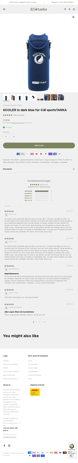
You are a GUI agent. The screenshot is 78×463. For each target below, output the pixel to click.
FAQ (30, 379)
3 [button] (39, 322)
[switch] (72, 456)
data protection (9, 375)
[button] (8, 115)
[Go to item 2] (13, 97)
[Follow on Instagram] (9, 445)
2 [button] (36, 322)
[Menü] (75, 444)
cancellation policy (10, 379)
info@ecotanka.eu (9, 437)
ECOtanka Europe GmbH (12, 105)
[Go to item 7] (47, 97)
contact (6, 361)
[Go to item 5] (33, 97)
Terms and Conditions (11, 371)
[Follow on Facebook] (4, 445)
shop (30, 361)
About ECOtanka (34, 375)
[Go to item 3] (20, 97)
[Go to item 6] (40, 100)
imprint (5, 368)
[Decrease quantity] (6, 136)
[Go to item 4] (27, 97)
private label (33, 368)
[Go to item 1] (6, 97)
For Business (33, 364)
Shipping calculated (18, 122)
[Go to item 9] (61, 97)
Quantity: (6, 132)
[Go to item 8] (54, 97)
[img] (9, 211)
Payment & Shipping (10, 364)
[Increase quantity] (14, 136)
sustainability (33, 371)
